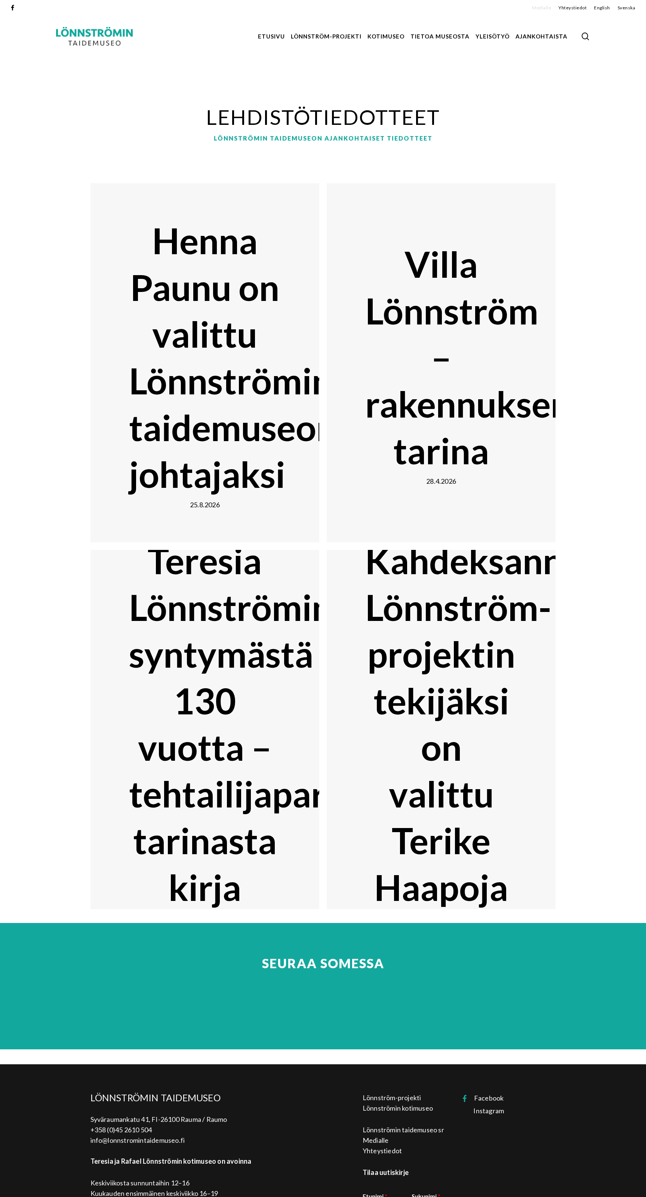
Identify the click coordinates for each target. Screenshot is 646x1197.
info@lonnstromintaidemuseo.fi (137, 1140)
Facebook (485, 1098)
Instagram (486, 1111)
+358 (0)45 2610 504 (121, 1130)
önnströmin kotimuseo (399, 1108)
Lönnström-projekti (392, 1097)
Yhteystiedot (382, 1151)
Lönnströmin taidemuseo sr (403, 1130)
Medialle (376, 1140)
